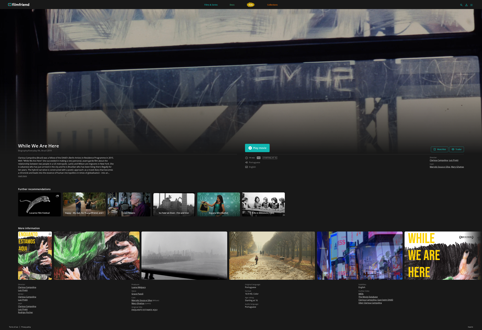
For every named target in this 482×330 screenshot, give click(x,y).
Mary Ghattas (457, 166)
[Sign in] (466, 5)
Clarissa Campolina (439, 160)
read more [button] (22, 176)
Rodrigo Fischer (25, 312)
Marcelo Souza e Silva (440, 166)
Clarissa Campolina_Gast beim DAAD (375, 299)
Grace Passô (137, 293)
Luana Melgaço (139, 287)
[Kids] (251, 4)
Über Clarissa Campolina (370, 302)
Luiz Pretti (453, 160)
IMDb (361, 293)
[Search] (461, 5)
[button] (471, 5)
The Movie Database (368, 296)
